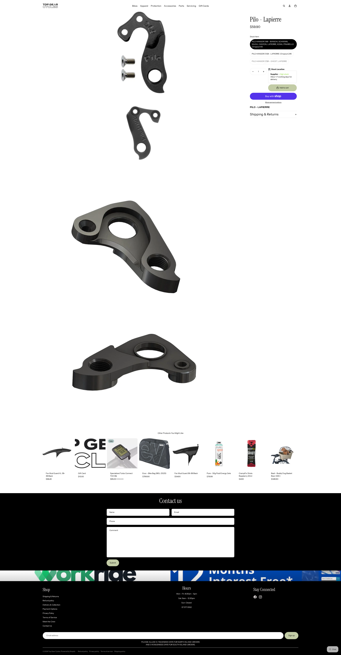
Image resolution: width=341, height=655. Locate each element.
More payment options (273, 102)
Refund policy (48, 600)
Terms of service (107, 651)
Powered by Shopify (68, 651)
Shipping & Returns (264, 114)
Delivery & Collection (51, 605)
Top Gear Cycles (54, 651)
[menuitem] (134, 6)
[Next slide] (71, 454)
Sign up (291, 635)
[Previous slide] (45, 454)
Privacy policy (94, 651)
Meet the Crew (49, 621)
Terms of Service (50, 617)
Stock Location (278, 69)
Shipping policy (119, 651)
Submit (113, 563)
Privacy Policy (48, 613)
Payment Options (50, 609)
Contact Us (47, 626)
